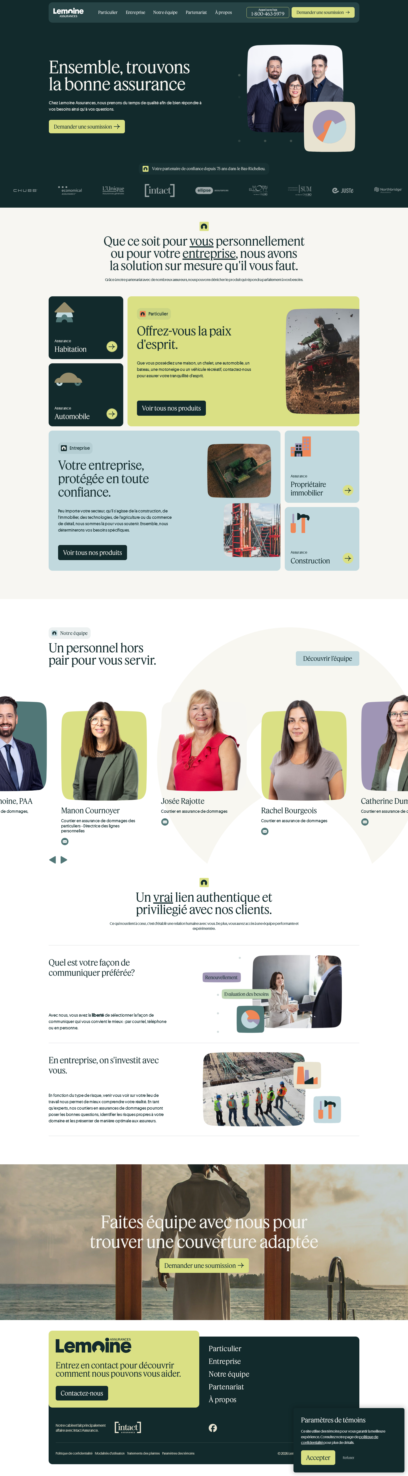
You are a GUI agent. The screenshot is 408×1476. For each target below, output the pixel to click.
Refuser (348, 1457)
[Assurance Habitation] (111, 350)
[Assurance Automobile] (111, 417)
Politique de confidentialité (74, 1453)
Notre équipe (165, 12)
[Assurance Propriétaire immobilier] (348, 494)
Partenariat (196, 12)
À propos (223, 12)
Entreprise (135, 12)
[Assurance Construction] (348, 562)
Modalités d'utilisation (110, 1453)
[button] (52, 860)
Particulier (108, 12)
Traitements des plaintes (143, 1453)
